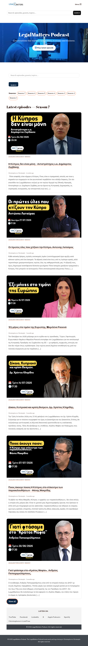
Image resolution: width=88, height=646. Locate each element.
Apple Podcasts (54, 617)
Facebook (24, 617)
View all (12, 601)
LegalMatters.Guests (16, 156)
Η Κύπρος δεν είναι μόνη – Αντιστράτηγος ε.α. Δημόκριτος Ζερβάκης (39, 165)
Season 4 (51, 93)
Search (77, 13)
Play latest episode (45, 48)
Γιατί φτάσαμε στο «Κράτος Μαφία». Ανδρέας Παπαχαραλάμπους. (33, 572)
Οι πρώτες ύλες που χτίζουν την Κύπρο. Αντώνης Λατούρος (40, 247)
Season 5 (41, 93)
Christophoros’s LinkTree (19, 621)
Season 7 (21, 93)
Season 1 (13, 98)
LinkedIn (35, 617)
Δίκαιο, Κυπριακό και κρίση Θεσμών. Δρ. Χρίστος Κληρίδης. (41, 407)
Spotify (67, 617)
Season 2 (71, 93)
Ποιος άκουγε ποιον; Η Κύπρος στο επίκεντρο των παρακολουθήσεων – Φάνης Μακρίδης (35, 489)
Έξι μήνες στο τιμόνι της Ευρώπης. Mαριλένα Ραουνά (37, 327)
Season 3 (61, 93)
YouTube (12, 617)
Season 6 (31, 93)
